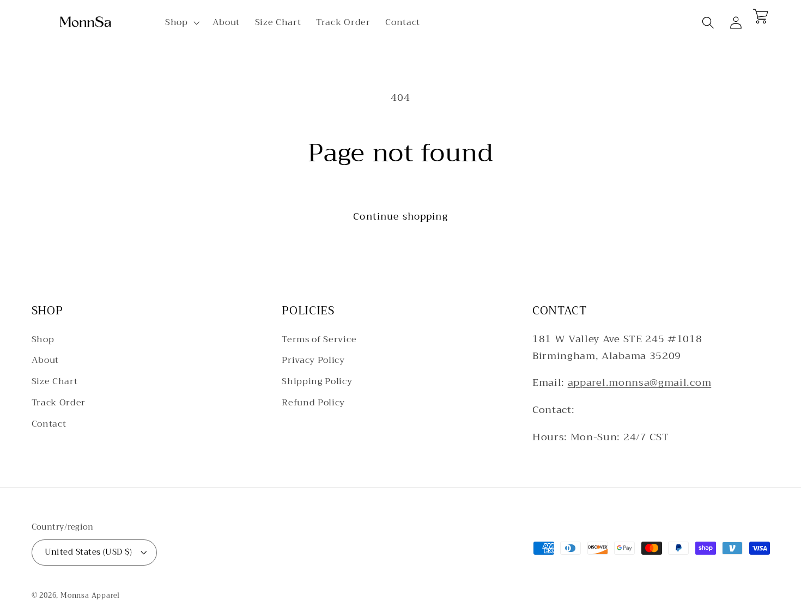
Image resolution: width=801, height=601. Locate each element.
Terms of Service (319, 339)
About (45, 360)
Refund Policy (313, 402)
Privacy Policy (313, 360)
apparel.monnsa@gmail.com (640, 382)
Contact (49, 424)
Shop (43, 339)
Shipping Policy (317, 381)
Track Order (59, 402)
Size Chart (55, 381)
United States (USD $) (88, 552)
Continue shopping (400, 216)
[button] (181, 23)
